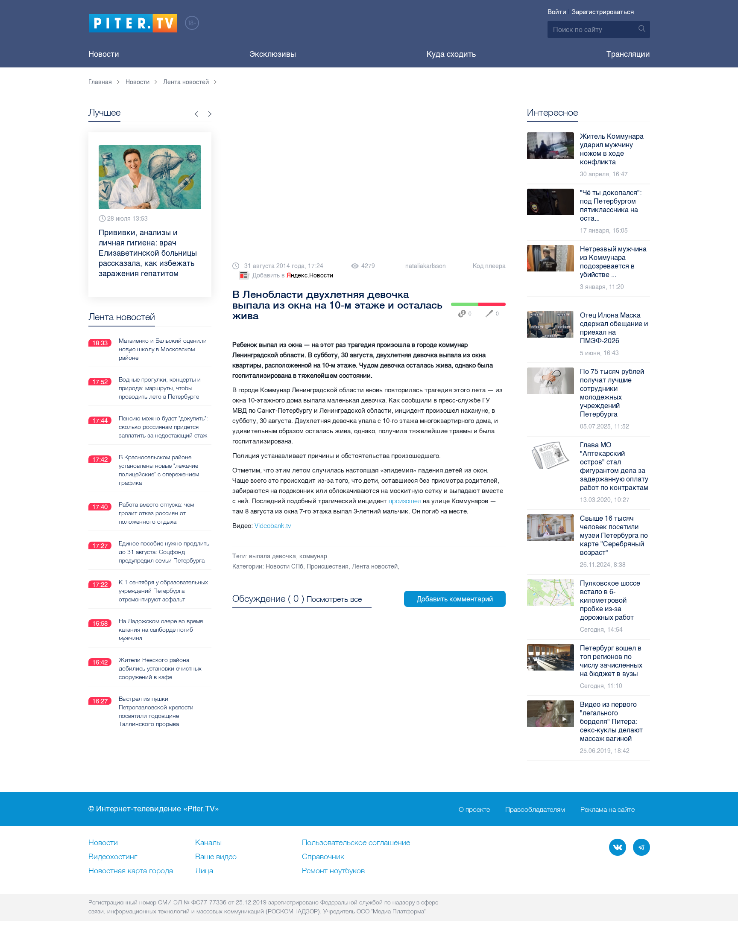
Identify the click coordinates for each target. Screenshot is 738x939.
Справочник (323, 857)
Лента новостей (375, 566)
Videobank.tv (273, 526)
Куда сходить (451, 54)
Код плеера (489, 266)
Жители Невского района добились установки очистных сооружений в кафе (160, 668)
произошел (405, 501)
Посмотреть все (334, 599)
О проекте (474, 809)
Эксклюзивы (272, 54)
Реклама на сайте (607, 809)
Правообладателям (535, 809)
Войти (557, 12)
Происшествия (327, 566)
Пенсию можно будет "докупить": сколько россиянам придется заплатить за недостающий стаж (163, 426)
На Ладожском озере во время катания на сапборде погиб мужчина (161, 629)
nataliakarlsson (425, 266)
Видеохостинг (112, 857)
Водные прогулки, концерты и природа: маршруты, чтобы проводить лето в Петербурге (160, 388)
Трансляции (628, 54)
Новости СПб (284, 566)
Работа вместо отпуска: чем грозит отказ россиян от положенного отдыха (156, 513)
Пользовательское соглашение (356, 843)
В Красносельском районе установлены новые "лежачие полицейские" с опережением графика (159, 470)
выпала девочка (272, 556)
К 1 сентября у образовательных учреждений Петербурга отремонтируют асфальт (163, 590)
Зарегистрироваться (602, 12)
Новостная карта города (130, 871)
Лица (204, 871)
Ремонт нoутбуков (333, 871)
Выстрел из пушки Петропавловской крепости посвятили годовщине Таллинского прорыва (156, 711)
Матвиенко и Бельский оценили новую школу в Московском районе (163, 349)
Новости (103, 54)
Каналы (208, 843)
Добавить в (292, 275)
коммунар (313, 556)
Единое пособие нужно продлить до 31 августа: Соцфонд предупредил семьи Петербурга (164, 551)
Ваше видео (216, 857)
